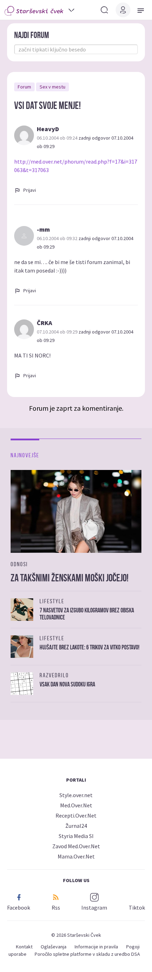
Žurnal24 (76, 825)
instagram (94, 907)
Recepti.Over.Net (76, 815)
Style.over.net (76, 795)
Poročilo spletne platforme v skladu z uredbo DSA (87, 954)
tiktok (137, 907)
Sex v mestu (52, 87)
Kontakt (24, 946)
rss (56, 907)
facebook (18, 907)
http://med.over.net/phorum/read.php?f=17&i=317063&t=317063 (75, 165)
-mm (43, 229)
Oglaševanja (53, 946)
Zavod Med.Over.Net (76, 846)
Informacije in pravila (96, 946)
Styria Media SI (76, 835)
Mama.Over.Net (76, 856)
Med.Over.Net (76, 805)
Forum (24, 87)
